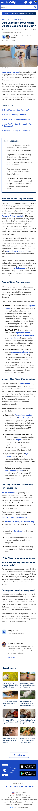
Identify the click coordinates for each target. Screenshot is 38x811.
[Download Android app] (28, 774)
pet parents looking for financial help (19, 521)
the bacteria (20, 352)
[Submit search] (35, 7)
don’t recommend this (14, 470)
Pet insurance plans (9, 492)
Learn (32, 802)
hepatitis (20, 335)
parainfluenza (13, 338)
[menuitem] (15, 110)
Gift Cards (17, 804)
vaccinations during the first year (15, 517)
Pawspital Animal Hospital (12, 216)
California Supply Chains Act (11, 800)
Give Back (8, 804)
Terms (9, 797)
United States (20, 793)
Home (3, 19)
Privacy (16, 797)
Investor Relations (16, 802)
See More (11, 657)
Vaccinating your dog (10, 72)
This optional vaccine (23, 415)
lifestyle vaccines (26, 383)
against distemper (23, 332)
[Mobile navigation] (2, 2)
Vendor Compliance (30, 800)
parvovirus (29, 335)
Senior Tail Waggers (18, 268)
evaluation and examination (17, 251)
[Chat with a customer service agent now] (26, 2)
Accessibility (26, 797)
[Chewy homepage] (11, 2)
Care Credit (18, 531)
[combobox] (19, 7)
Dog (8, 19)
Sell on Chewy (28, 804)
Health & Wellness (17, 19)
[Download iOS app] (28, 767)
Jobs (26, 802)
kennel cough (23, 418)
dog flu (18, 439)
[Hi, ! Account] (31, 2)
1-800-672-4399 (11, 786)
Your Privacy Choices (20, 807)
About (6, 802)
